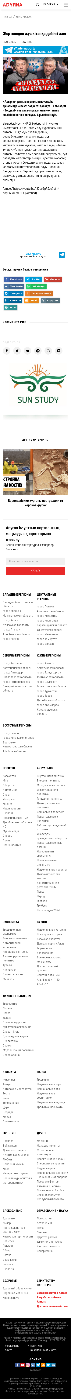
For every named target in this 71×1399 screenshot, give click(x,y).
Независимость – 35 (15, 818)
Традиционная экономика (12, 932)
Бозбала (8, 1141)
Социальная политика (50, 812)
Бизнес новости (13, 974)
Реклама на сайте (12, 1348)
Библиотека (10, 1041)
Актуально (45, 768)
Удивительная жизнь (49, 1242)
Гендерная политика (49, 798)
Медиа (7, 1117)
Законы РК (43, 865)
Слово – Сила (11, 1032)
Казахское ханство (49, 939)
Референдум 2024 (48, 910)
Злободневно (12, 1211)
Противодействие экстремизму (14, 1230)
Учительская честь (48, 1246)
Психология (44, 1218)
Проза (6, 1013)
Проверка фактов (48, 1181)
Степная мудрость (14, 1022)
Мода (6, 1169)
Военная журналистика (17, 1178)
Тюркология (44, 948)
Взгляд (7, 1255)
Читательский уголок (16, 1155)
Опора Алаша (11, 1055)
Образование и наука (52, 1211)
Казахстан (9, 776)
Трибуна (42, 905)
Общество (9, 785)
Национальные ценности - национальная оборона (52, 1175)
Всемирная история (49, 934)
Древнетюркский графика (47, 968)
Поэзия (7, 1008)
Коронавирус (11, 1298)
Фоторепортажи (13, 1183)
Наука (40, 1228)
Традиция (43, 1079)
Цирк (6, 1107)
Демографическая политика (48, 805)
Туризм (7, 965)
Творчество (10, 1004)
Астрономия (44, 1223)
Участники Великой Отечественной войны (50, 1188)
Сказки (7, 1045)
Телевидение (11, 1103)
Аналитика (9, 970)
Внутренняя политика (50, 776)
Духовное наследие (17, 996)
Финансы (8, 979)
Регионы (8, 1264)
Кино (6, 1098)
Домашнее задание (15, 1150)
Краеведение (45, 953)
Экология (8, 1269)
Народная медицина (15, 1293)
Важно (42, 922)
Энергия (42, 1232)
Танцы (7, 1084)
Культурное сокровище (17, 1027)
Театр (6, 1093)
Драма (7, 1018)
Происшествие (12, 845)
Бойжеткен (10, 1145)
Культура (9, 1072)
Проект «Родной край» (51, 1159)
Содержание (45, 1251)
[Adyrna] (16, 4)
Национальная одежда (51, 1102)
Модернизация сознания (18, 1050)
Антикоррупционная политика (15, 958)
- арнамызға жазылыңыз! (32, 255)
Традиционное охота (50, 1107)
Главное (42, 901)
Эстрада (8, 1112)
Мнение (7, 804)
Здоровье (9, 1218)
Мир (5, 780)
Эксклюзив (9, 1260)
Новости (9, 768)
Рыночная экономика (16, 938)
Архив (6, 840)
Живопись (9, 1079)
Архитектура (11, 1121)
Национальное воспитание (46, 1095)
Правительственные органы (49, 845)
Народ (41, 896)
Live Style (9, 1133)
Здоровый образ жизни (17, 1288)
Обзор (6, 1250)
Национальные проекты (52, 869)
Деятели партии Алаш (51, 943)
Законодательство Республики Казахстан (51, 1197)
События (8, 1241)
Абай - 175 (43, 984)
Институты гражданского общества (52, 836)
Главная (7, 17)
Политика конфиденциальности (43, 1348)
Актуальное (10, 790)
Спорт (6, 794)
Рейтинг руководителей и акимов (51, 827)
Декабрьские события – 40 (18, 824)
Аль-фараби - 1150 (48, 980)
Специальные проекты (51, 1163)
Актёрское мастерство (17, 1089)
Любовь (7, 1159)
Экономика (11, 922)
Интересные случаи (15, 1173)
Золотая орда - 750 (49, 975)
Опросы (7, 836)
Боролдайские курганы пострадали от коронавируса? (35, 503)
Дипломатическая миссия (48, 876)
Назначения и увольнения (45, 853)
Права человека (47, 860)
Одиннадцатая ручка (15, 1036)
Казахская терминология (18, 1236)
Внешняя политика (48, 780)
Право (40, 891)
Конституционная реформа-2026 (48, 885)
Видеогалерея (46, 1168)
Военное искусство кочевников (49, 959)
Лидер (7, 1223)
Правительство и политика (47, 819)
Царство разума (47, 1237)
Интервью (9, 799)
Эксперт (8, 813)
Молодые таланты (48, 1145)
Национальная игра (49, 1084)
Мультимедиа (23, 17)
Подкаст (8, 1246)
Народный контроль (15, 952)
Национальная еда (48, 1089)
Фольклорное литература (45, 1152)
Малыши (42, 1141)
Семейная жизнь (13, 1164)
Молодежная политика (51, 785)
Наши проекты (12, 808)
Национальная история (51, 930)
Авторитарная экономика (11, 945)
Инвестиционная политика (47, 792)
